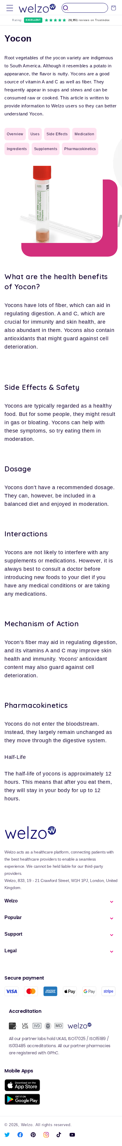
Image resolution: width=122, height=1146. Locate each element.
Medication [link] (84, 134)
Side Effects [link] (57, 134)
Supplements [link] (45, 149)
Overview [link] (15, 134)
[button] (9, 8)
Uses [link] (34, 134)
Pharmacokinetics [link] (80, 149)
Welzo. (27, 1125)
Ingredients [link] (17, 149)
